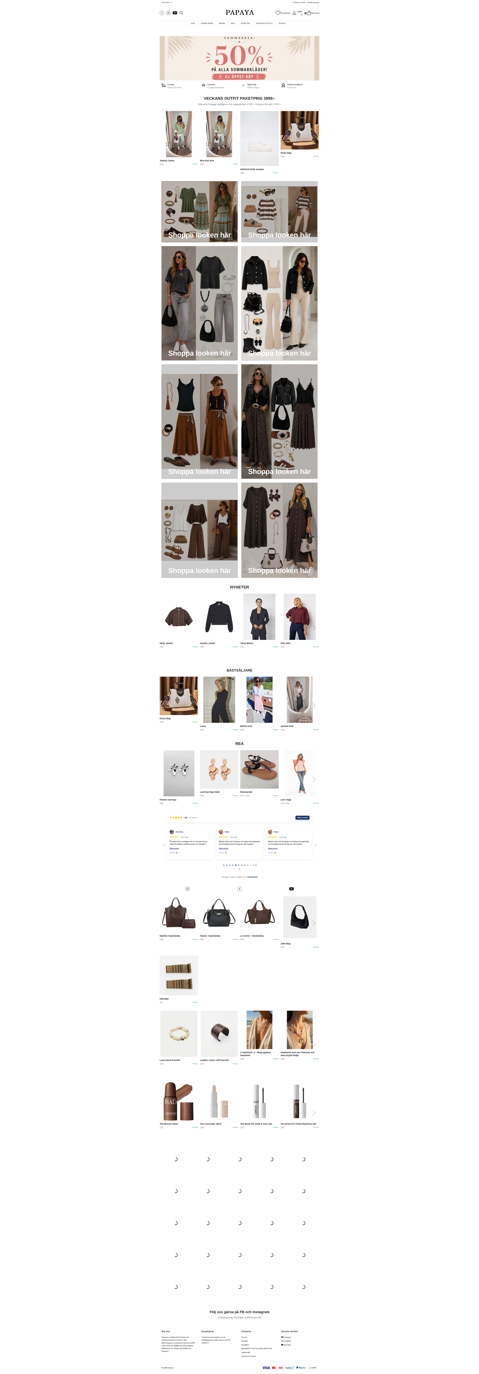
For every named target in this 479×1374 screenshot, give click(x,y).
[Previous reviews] (163, 845)
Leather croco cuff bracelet (214, 1060)
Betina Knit (246, 726)
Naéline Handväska (170, 936)
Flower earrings (168, 799)
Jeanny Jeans (167, 160)
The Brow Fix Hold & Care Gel (256, 1124)
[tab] (222, 865)
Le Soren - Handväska (252, 936)
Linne (203, 726)
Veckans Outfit (264, 23)
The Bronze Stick (169, 1124)
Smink (222, 23)
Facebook (287, 1337)
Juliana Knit (287, 726)
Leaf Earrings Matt (210, 792)
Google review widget (232, 877)
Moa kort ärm (207, 160)
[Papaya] (239, 13)
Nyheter (245, 23)
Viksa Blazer (246, 643)
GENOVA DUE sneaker (252, 169)
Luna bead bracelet (170, 1060)
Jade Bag (286, 943)
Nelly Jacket (166, 643)
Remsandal (246, 792)
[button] (314, 144)
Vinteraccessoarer (248, 1356)
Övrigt (282, 23)
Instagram (287, 1341)
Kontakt (244, 1341)
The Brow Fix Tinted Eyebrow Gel (298, 1124)
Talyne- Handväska (210, 936)
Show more (174, 848)
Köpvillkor (245, 1345)
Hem (193, 23)
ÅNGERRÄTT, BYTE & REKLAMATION (256, 1348)
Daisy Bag (286, 153)
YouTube (287, 1345)
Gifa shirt (285, 643)
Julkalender (245, 1352)
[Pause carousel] (239, 869)
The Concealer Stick (210, 1124)
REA (233, 23)
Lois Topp (286, 799)
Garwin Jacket (207, 643)
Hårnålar (164, 999)
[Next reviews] (315, 845)
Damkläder (207, 23)
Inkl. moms (166, 2)
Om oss (244, 1337)
